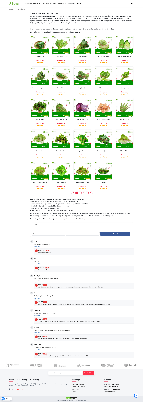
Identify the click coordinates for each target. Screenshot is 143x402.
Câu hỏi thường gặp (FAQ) (112, 389)
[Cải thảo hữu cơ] (124, 139)
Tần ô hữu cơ (40, 56)
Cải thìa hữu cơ (103, 88)
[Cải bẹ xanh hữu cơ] (61, 45)
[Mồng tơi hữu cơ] (61, 171)
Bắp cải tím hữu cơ (82, 119)
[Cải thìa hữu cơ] (103, 76)
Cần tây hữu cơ (124, 88)
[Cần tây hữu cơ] (124, 76)
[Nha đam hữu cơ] (124, 108)
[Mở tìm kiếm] (132, 3)
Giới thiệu (76, 389)
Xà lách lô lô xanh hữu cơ (40, 182)
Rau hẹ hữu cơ (61, 88)
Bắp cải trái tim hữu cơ (124, 56)
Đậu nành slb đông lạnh (82, 182)
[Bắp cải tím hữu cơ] (82, 108)
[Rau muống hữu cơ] (61, 139)
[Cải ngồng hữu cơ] (82, 76)
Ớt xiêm (103, 182)
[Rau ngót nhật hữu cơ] (103, 139)
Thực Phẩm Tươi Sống (48, 3)
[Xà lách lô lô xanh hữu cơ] (40, 171)
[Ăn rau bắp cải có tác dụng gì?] (103, 45)
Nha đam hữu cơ (124, 119)
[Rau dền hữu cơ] (40, 108)
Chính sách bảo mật (79, 386)
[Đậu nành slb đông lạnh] (82, 171)
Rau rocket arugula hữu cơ (40, 88)
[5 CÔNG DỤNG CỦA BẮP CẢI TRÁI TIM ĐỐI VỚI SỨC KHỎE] (124, 45)
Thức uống (61, 3)
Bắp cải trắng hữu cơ (103, 56)
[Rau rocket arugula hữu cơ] (40, 76)
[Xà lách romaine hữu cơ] (61, 108)
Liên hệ (75, 391)
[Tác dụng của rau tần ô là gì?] (40, 45)
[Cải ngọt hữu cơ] (82, 45)
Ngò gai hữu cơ (82, 151)
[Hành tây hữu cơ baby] (103, 108)
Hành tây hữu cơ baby (103, 119)
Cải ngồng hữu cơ (82, 88)
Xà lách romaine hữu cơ (61, 119)
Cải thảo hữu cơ (124, 151)
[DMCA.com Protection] (71, 398)
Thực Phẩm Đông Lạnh (31, 3)
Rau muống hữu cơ (61, 151)
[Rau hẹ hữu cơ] (61, 76)
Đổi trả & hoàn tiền (110, 391)
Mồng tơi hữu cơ (61, 182)
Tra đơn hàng (88, 373)
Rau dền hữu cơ (40, 119)
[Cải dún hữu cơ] (40, 139)
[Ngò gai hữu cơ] (82, 139)
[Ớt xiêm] (103, 171)
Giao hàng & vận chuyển (112, 384)
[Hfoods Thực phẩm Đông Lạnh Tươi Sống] (14, 3)
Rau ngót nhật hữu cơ (103, 151)
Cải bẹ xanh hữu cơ (61, 56)
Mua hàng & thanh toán (111, 386)
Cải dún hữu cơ (40, 151)
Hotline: (16, 389)
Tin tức (79, 3)
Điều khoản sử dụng (78, 384)
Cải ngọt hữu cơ (82, 56)
